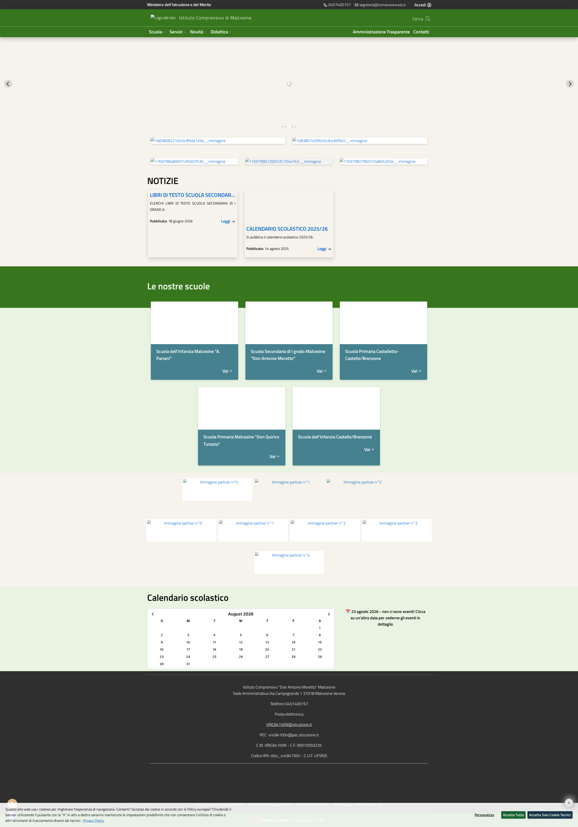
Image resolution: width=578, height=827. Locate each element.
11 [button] (214, 642)
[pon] (218, 141)
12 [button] (241, 642)
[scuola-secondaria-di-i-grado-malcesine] (289, 323)
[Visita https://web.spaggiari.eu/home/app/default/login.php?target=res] (289, 161)
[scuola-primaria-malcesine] (241, 408)
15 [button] (320, 642)
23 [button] (162, 657)
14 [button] (293, 642)
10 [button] (188, 642)
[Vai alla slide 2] (286, 127)
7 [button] (293, 635)
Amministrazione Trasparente (381, 31)
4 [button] (214, 635)
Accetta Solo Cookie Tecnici (550, 815)
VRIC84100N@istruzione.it (289, 724)
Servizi (176, 31)
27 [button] (267, 657)
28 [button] (293, 657)
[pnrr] (360, 141)
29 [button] (320, 657)
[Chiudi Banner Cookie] (567, 801)
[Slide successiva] (570, 84)
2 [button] (162, 635)
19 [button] (241, 649)
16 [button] (161, 649)
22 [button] (320, 649)
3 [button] (188, 635)
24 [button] (188, 657)
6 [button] (267, 635)
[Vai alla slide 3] (289, 127)
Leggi (226, 221)
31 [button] (188, 664)
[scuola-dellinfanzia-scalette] (336, 408)
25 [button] (214, 657)
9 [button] (162, 642)
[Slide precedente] (8, 84)
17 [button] (188, 649)
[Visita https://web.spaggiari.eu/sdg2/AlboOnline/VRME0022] (383, 161)
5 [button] (241, 635)
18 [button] (214, 649)
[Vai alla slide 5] (295, 127)
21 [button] (293, 649)
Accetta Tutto (513, 815)
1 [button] (320, 628)
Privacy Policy (93, 820)
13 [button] (267, 642)
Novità (196, 31)
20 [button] (267, 649)
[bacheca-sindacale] (194, 161)
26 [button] (241, 657)
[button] (153, 613)
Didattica (219, 31)
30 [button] (162, 664)
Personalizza (484, 815)
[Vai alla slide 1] (283, 127)
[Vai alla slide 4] (292, 126)
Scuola (155, 31)
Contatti (421, 31)
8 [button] (320, 635)
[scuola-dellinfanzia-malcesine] (194, 323)
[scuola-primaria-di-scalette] (383, 323)
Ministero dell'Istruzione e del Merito (179, 5)
